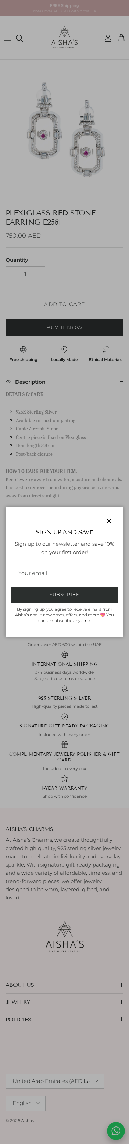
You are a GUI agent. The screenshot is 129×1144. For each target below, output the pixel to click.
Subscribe (64, 594)
